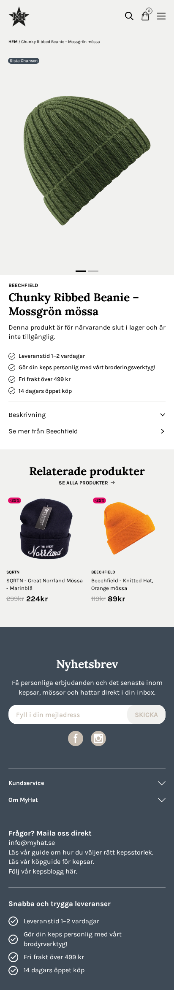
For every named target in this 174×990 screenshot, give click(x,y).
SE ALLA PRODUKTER (83, 483)
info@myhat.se (31, 843)
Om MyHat (23, 799)
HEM (13, 41)
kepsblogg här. (55, 871)
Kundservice (26, 783)
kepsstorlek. (135, 852)
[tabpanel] (87, 160)
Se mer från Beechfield (43, 431)
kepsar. (83, 861)
